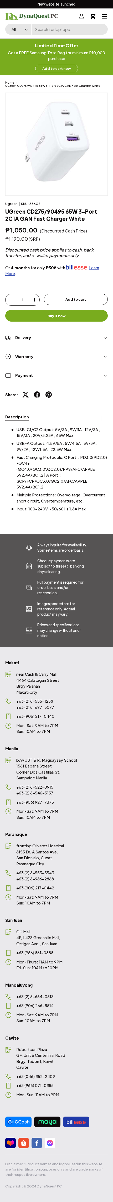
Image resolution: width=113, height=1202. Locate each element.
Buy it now (57, 315)
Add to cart (75, 299)
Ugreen (11, 203)
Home (9, 82)
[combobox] (56, 29)
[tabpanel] (56, 469)
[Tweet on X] (25, 394)
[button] (93, 16)
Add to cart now (56, 68)
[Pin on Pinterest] (48, 394)
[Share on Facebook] (37, 394)
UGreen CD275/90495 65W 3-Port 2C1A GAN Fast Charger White (52, 85)
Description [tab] (17, 416)
